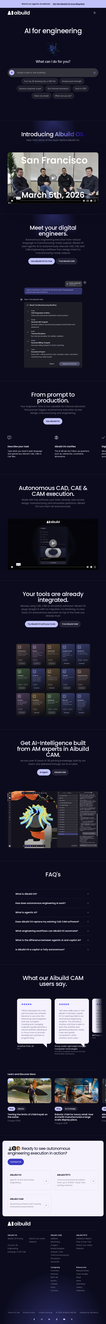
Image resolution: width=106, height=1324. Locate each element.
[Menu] (94, 13)
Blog (11, 1109)
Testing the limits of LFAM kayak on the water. (29, 1081)
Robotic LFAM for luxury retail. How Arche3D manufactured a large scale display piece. (76, 1083)
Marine (21, 1109)
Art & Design (70, 1109)
